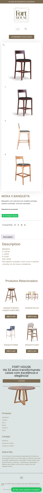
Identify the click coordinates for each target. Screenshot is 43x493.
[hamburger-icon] (17, 29)
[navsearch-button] (26, 29)
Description (8, 237)
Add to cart (11, 316)
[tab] (8, 237)
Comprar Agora (11, 216)
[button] (15, 225)
